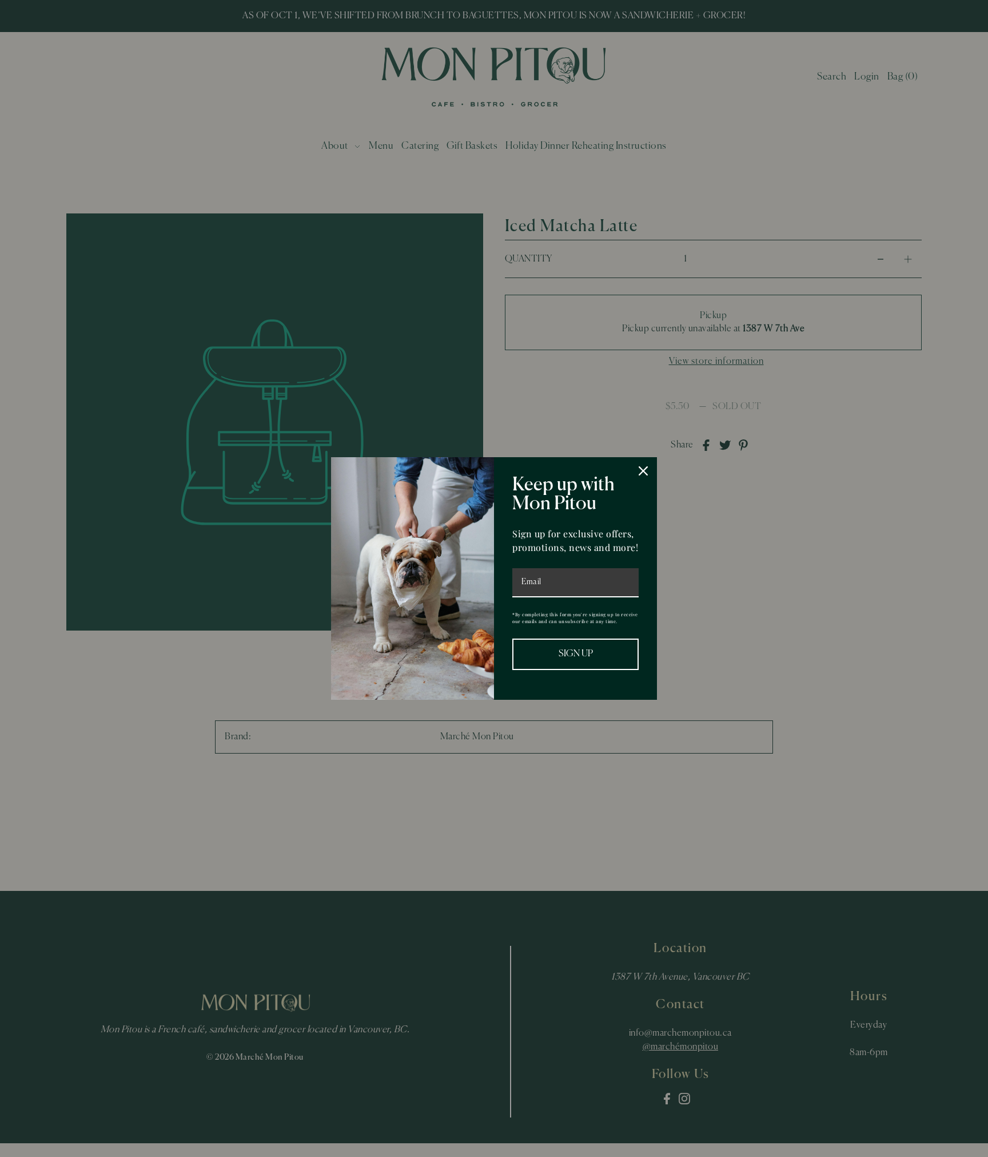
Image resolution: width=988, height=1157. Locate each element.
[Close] (643, 471)
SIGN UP (576, 654)
